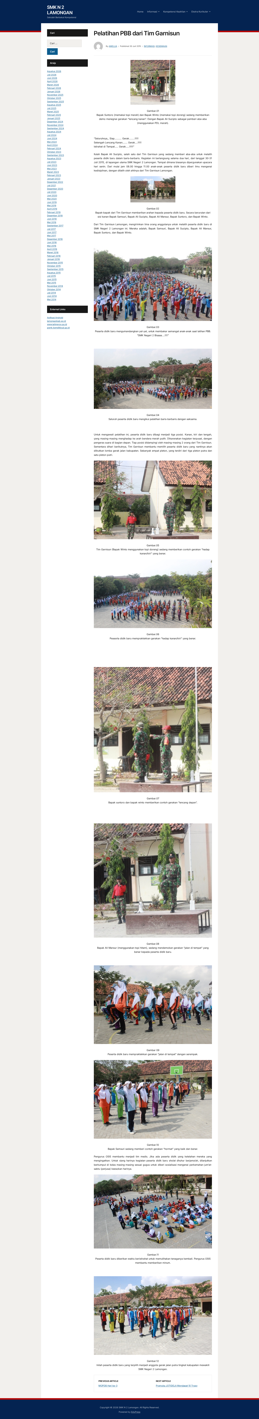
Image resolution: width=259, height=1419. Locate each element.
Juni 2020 (52, 195)
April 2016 (52, 249)
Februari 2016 (54, 256)
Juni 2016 (52, 242)
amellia (113, 46)
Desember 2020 (55, 188)
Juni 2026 (52, 78)
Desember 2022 (55, 182)
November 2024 (55, 125)
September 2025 (55, 101)
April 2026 (52, 81)
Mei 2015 (51, 282)
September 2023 (55, 155)
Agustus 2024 (54, 131)
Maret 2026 (53, 84)
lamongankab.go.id (56, 321)
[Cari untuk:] (67, 43)
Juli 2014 (51, 292)
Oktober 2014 (54, 289)
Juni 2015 (52, 279)
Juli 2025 (51, 108)
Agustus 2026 (54, 71)
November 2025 (55, 94)
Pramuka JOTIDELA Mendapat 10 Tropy (176, 1385)
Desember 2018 (55, 215)
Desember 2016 (55, 239)
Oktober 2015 (54, 266)
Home (140, 11)
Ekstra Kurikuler (199, 11)
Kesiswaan (161, 46)
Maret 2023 (53, 172)
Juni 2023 (52, 165)
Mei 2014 (51, 299)
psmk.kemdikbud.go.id (58, 327)
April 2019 (52, 209)
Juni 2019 (52, 202)
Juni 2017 (52, 232)
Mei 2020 (52, 198)
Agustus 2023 (54, 158)
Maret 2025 (53, 111)
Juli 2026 (51, 74)
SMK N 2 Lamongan (60, 9)
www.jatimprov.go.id (57, 324)
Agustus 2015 (54, 272)
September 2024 (55, 128)
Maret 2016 (52, 252)
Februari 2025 (54, 115)
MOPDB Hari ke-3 (107, 1385)
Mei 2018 (51, 222)
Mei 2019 (51, 205)
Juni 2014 (52, 296)
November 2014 (55, 286)
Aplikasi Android (55, 317)
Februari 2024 (54, 148)
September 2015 (55, 269)
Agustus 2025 (54, 105)
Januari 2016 (53, 259)
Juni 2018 (52, 219)
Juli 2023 (51, 162)
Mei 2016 (51, 246)
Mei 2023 (52, 168)
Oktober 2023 (54, 152)
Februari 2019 (54, 212)
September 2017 (55, 225)
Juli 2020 (51, 192)
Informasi (152, 11)
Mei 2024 (52, 142)
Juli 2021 (51, 185)
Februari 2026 (54, 88)
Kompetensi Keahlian (174, 11)
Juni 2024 (52, 138)
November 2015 (55, 262)
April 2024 (52, 145)
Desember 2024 (55, 121)
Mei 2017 (51, 235)
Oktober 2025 (54, 98)
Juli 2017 (51, 229)
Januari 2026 (53, 91)
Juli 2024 (51, 135)
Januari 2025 (53, 118)
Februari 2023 (54, 175)
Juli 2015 (51, 276)
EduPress (135, 1412)
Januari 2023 (53, 178)
